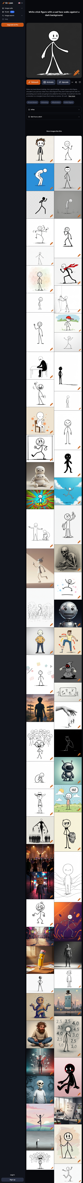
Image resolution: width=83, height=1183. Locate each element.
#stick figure (68, 102)
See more (72, 96)
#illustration (56, 102)
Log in (12, 1175)
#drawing (44, 102)
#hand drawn (32, 102)
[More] (72, 82)
